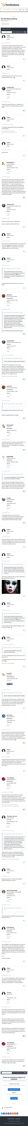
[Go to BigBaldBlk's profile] (3, 457)
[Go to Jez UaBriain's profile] (3, 779)
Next (25, 1072)
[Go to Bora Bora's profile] (3, 716)
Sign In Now (14, 1098)
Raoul (17, 268)
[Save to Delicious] (11, 1114)
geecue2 (9, 295)
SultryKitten (10, 927)
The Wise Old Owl (12, 816)
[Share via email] (17, 1114)
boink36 (9, 673)
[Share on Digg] (8, 1114)
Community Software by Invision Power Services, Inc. (14, 1123)
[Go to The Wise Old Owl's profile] (3, 817)
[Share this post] (25, 42)
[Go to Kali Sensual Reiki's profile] (3, 891)
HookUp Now (12, 9)
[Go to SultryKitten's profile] (3, 928)
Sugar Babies (5, 9)
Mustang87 (10, 425)
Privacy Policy (11, 1118)
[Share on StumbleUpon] (15, 1114)
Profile (8, 98)
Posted (6, 42)
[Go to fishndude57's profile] (3, 163)
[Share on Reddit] (13, 1114)
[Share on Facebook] (4, 1114)
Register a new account (14, 1089)
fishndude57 (10, 162)
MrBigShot (18, 647)
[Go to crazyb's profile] (3, 499)
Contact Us (17, 1118)
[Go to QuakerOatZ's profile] (3, 88)
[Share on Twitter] (2, 1114)
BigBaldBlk (10, 456)
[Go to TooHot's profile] (3, 993)
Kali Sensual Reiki (12, 890)
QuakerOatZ (10, 87)
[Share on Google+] (6, 1114)
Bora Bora (10, 715)
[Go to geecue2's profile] (3, 296)
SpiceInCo (18, 312)
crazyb (9, 498)
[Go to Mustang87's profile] (3, 426)
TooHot (9, 992)
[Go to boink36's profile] (3, 674)
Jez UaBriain (10, 778)
